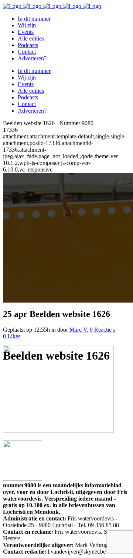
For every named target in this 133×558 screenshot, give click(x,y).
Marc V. (78, 329)
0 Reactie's (102, 329)
